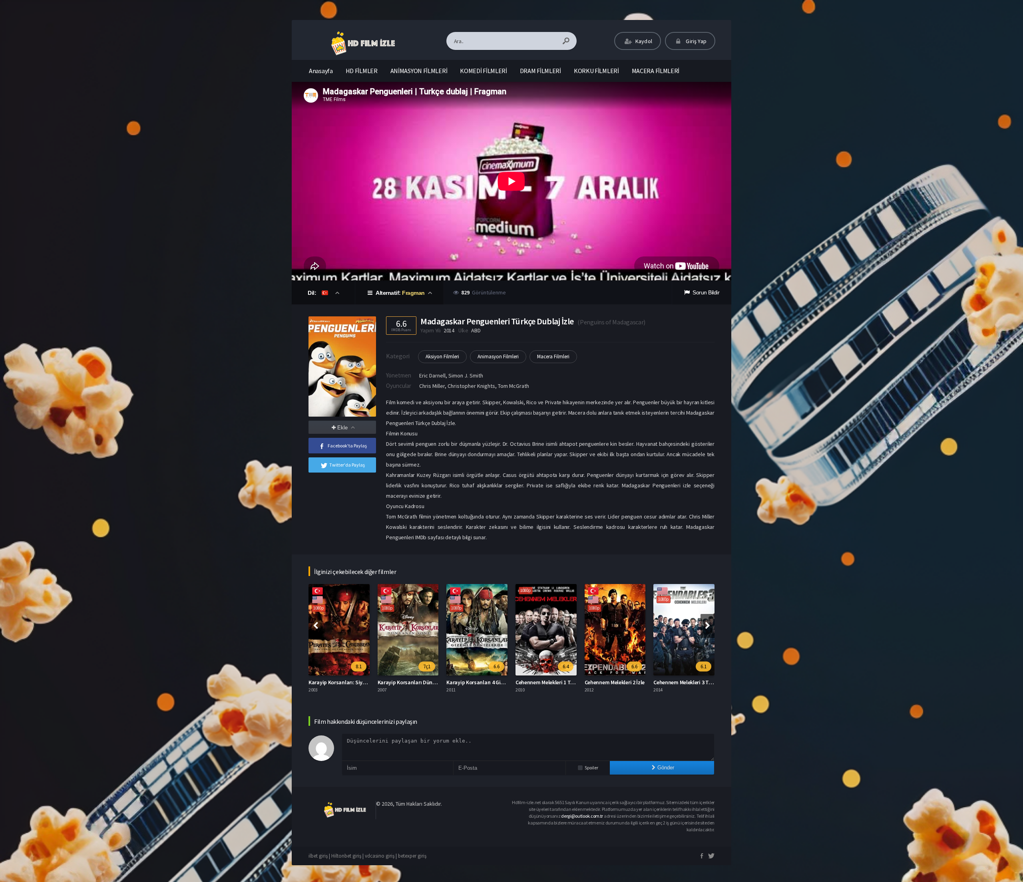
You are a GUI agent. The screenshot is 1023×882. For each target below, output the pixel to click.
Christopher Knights (471, 385)
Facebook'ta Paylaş (347, 446)
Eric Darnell (432, 375)
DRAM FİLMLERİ (540, 71)
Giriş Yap (696, 41)
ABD (475, 330)
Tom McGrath (513, 385)
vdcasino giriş (379, 855)
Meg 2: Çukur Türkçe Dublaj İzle (690, 682)
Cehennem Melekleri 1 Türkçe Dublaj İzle (494, 682)
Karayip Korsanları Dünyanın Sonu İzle (354, 682)
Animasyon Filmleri (498, 356)
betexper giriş (412, 855)
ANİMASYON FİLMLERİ (419, 71)
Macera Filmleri (553, 356)
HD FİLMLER (362, 71)
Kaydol (643, 41)
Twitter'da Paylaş (347, 465)
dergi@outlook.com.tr (582, 816)
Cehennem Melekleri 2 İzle (546, 682)
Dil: (313, 293)
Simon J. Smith (465, 375)
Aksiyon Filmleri (442, 356)
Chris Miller (432, 385)
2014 (449, 330)
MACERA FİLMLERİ (656, 71)
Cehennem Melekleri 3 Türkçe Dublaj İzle (632, 682)
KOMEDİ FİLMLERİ (483, 71)
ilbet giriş (318, 855)
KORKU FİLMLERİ (596, 71)
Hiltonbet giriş (346, 855)
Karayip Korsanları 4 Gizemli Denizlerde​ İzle (429, 682)
